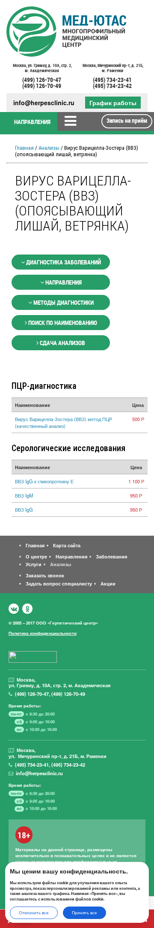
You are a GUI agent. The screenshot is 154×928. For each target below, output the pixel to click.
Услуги (33, 564)
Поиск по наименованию (62, 322)
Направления (63, 282)
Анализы (48, 148)
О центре (36, 556)
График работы (112, 102)
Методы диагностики (63, 302)
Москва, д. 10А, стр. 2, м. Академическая (42, 68)
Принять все (84, 913)
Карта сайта (66, 545)
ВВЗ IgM (24, 495)
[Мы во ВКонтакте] (14, 609)
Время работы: (25, 706)
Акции (108, 583)
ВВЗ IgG (24, 509)
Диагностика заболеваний (63, 262)
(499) (32, 693)
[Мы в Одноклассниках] (27, 609)
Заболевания (111, 556)
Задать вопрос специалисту (59, 583)
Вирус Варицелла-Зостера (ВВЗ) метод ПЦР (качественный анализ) (63, 422)
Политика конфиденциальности (43, 633)
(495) (32, 764)
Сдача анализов (61, 343)
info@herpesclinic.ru (43, 102)
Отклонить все (34, 913)
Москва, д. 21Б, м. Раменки (112, 68)
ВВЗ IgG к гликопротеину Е (44, 481)
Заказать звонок (45, 575)
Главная (24, 148)
